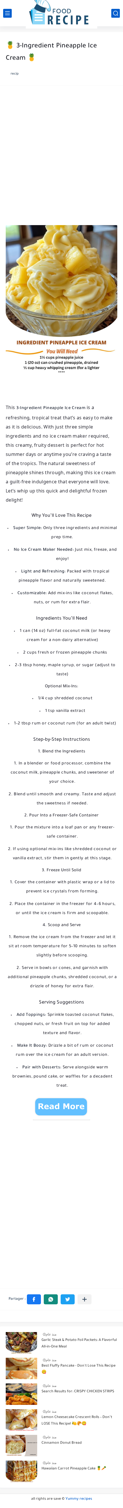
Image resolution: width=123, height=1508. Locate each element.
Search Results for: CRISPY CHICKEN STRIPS (77, 1392)
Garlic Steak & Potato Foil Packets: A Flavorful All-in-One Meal (79, 1343)
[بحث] (115, 13)
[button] (34, 1299)
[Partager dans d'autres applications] (85, 1299)
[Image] (21, 1342)
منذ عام (51, 1334)
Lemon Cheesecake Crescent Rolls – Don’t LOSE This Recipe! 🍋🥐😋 (76, 1420)
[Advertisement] (61, 156)
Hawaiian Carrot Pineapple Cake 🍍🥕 (73, 1469)
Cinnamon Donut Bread (61, 1443)
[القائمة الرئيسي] (7, 13)
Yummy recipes (79, 1499)
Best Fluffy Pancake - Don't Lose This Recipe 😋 (78, 1369)
